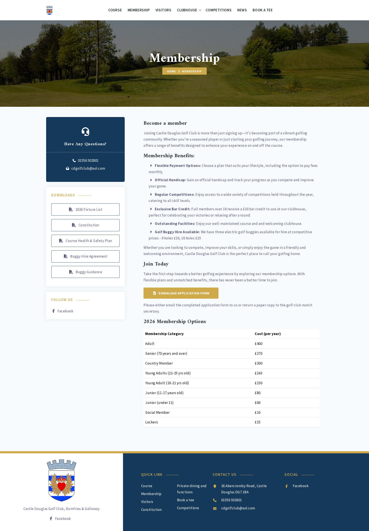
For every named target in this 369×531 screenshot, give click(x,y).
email (170, 305)
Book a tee (263, 10)
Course (115, 10)
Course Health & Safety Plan (88, 240)
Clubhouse (187, 10)
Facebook (65, 311)
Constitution (88, 225)
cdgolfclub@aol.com (88, 168)
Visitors (163, 10)
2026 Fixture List (88, 209)
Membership (139, 10)
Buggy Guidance (88, 272)
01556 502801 (88, 160)
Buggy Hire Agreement (89, 256)
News (242, 10)
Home (171, 71)
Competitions (219, 10)
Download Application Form (183, 293)
